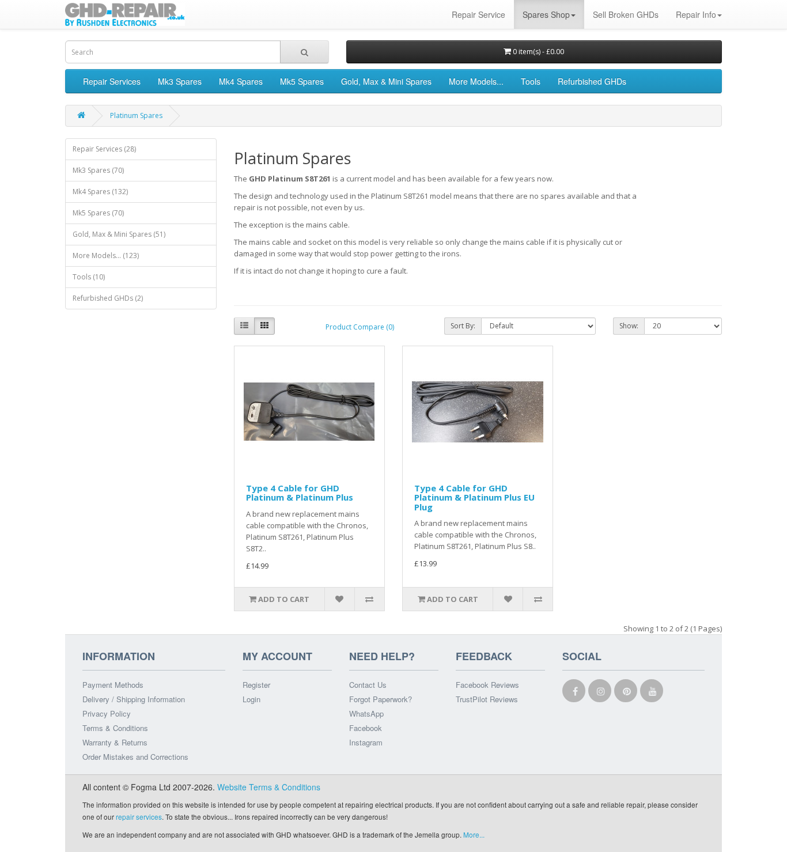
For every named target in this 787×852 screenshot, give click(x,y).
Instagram (366, 742)
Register (256, 684)
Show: (628, 326)
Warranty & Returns (114, 742)
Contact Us (368, 684)
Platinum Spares (136, 115)
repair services (139, 816)
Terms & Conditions (115, 727)
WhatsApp (366, 713)
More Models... (476, 81)
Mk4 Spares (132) (100, 191)
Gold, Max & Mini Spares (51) (119, 234)
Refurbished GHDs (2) (108, 298)
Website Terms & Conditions (268, 787)
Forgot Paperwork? (380, 699)
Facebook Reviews (487, 684)
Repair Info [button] (696, 14)
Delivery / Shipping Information (133, 699)
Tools (530, 81)
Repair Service (478, 14)
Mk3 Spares (180, 81)
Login (251, 699)
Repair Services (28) (104, 149)
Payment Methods (112, 684)
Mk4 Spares (241, 81)
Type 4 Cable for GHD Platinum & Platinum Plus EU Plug (474, 497)
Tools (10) (89, 277)
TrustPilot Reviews (487, 699)
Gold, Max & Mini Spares (386, 81)
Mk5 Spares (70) (98, 213)
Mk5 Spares (302, 81)
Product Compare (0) (360, 327)
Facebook (365, 727)
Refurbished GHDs (592, 81)
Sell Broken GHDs (626, 14)
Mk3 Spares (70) (98, 170)
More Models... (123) (106, 255)
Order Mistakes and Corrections (135, 756)
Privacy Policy (106, 713)
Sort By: (463, 326)
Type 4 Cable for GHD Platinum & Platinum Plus (299, 492)
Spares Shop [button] (546, 14)
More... (474, 834)
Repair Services (112, 81)
